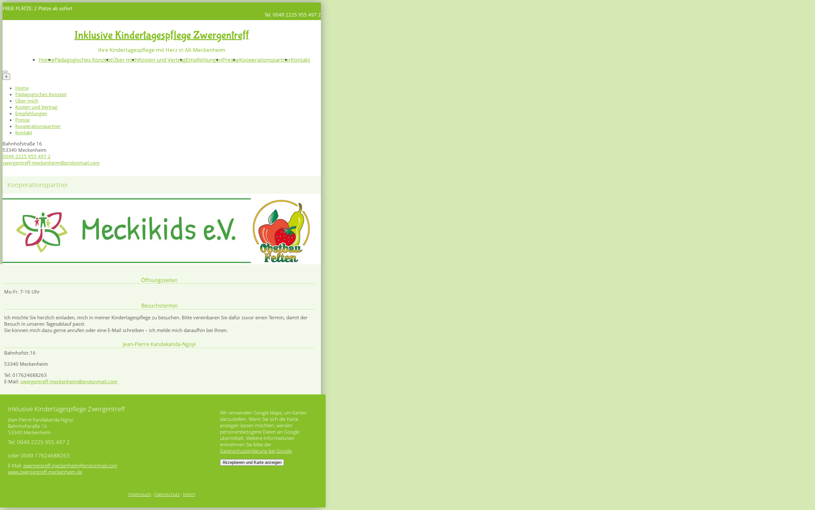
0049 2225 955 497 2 (27, 156)
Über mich (125, 59)
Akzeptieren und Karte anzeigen (252, 462)
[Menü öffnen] (5, 72)
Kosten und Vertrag (162, 59)
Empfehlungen (204, 59)
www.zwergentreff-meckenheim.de (45, 472)
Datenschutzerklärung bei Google (256, 451)
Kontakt (300, 59)
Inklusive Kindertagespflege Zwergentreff (161, 35)
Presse (230, 59)
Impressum (139, 494)
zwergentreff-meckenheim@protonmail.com (51, 162)
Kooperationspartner (265, 59)
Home (46, 59)
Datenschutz (167, 494)
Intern (189, 494)
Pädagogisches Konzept (83, 59)
